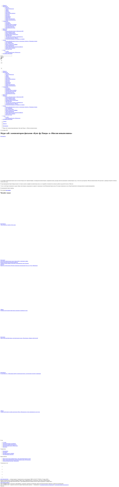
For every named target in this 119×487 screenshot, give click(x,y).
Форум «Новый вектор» (10, 33)
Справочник (5, 21)
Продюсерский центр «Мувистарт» (12, 52)
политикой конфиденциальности (62, 484)
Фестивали (7, 12)
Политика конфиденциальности (10, 444)
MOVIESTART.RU (4, 479)
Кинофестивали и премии (10, 24)
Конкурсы (7, 15)
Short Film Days (8, 35)
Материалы (5, 6)
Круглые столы (8, 49)
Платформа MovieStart (7, 53)
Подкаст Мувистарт (9, 8)
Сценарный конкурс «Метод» (11, 37)
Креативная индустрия (10, 27)
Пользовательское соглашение (9, 443)
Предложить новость (4, 482)
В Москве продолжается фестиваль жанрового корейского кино (14, 310)
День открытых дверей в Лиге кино (8, 224)
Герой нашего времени (10, 47)
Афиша (6, 9)
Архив (4, 40)
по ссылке (8, 190)
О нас (4, 50)
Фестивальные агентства (10, 25)
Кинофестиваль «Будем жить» (11, 34)
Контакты (5, 446)
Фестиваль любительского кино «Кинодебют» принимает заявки (14, 261)
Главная (4, 121)
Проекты (5, 30)
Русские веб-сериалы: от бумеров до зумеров (14, 38)
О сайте (7, 51)
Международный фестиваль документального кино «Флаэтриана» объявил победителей (19, 338)
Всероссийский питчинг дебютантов (11, 460)
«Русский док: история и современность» (14, 36)
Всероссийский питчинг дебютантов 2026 (14, 31)
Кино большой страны (10, 32)
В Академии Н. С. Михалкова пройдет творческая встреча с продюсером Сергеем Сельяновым (20, 373)
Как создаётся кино (9, 43)
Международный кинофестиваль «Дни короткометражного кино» (17, 458)
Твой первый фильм (9, 45)
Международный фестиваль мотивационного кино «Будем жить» (17, 459)
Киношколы (8, 16)
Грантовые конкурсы (9, 26)
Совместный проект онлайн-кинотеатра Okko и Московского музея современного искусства (20, 411)
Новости (5, 5)
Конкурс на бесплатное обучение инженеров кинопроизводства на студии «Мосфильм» (19, 265)
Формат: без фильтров (10, 18)
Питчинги (7, 14)
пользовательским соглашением (47, 484)
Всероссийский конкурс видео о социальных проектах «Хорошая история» (21, 41)
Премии (7, 11)
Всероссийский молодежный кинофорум (14, 46)
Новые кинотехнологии (10, 19)
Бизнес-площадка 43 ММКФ (11, 44)
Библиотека (7, 17)
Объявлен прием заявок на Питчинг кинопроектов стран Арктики (14, 263)
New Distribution (8, 42)
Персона (7, 7)
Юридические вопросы (10, 13)
